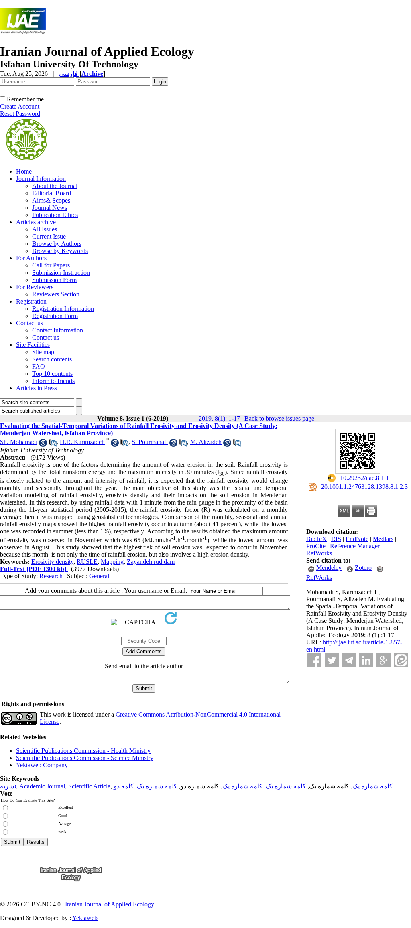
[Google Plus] (383, 660)
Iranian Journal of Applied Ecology (109, 904)
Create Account (19, 106)
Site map (43, 352)
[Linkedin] (366, 660)
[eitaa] (401, 660)
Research (51, 576)
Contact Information (57, 330)
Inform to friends (53, 380)
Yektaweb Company (42, 765)
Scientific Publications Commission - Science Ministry (84, 757)
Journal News (49, 207)
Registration (31, 301)
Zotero (363, 567)
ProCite (316, 546)
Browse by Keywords (60, 250)
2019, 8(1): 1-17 (219, 418)
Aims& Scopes (51, 200)
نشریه (8, 786)
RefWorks (319, 553)
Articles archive (36, 222)
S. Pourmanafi (150, 441)
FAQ (38, 366)
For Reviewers (34, 287)
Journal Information (41, 178)
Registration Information (63, 308)
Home (24, 171)
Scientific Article (89, 786)
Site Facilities (33, 344)
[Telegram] (349, 660)
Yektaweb (85, 917)
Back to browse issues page (279, 418)
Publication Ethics (55, 214)
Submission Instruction (61, 272)
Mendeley (329, 567)
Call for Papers (51, 265)
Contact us (29, 323)
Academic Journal (42, 786)
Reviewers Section (55, 294)
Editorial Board (51, 193)
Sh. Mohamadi (18, 441)
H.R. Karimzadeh (82, 441)
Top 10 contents (52, 373)
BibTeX (316, 538)
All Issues (44, 229)
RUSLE (87, 561)
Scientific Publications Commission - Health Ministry (83, 750)
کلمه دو (124, 786)
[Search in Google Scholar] (43, 444)
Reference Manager (355, 546)
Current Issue (49, 236)
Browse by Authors (56, 243)
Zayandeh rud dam (151, 561)
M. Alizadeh (206, 441)
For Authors (31, 258)
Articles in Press (36, 388)
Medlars (383, 538)
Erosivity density (52, 561)
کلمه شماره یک (372, 786)
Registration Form (55, 315)
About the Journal (54, 185)
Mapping (112, 561)
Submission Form (54, 279)
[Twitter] (332, 660)
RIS (336, 538)
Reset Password (20, 113)
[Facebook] (314, 660)
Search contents (52, 359)
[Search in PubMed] (53, 444)
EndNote (357, 538)
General (99, 576)
